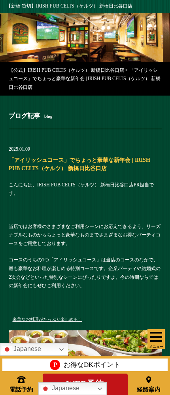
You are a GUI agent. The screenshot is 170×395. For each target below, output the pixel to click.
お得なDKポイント (86, 364)
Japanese (64, 388)
